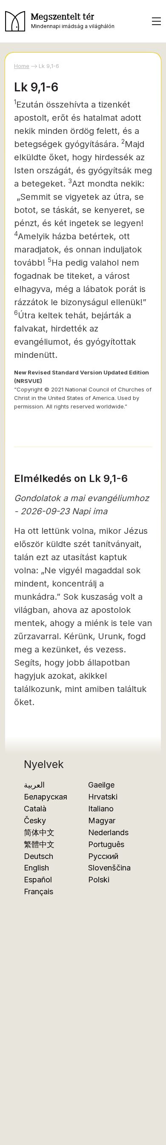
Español (38, 879)
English (36, 867)
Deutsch (38, 856)
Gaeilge (101, 784)
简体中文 (39, 832)
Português (106, 844)
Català (35, 808)
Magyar (101, 820)
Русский (103, 856)
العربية (34, 784)
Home (21, 65)
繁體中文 (39, 844)
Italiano (101, 808)
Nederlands (108, 832)
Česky (35, 820)
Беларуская (45, 796)
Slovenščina (109, 867)
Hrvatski (102, 796)
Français (38, 891)
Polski (98, 879)
